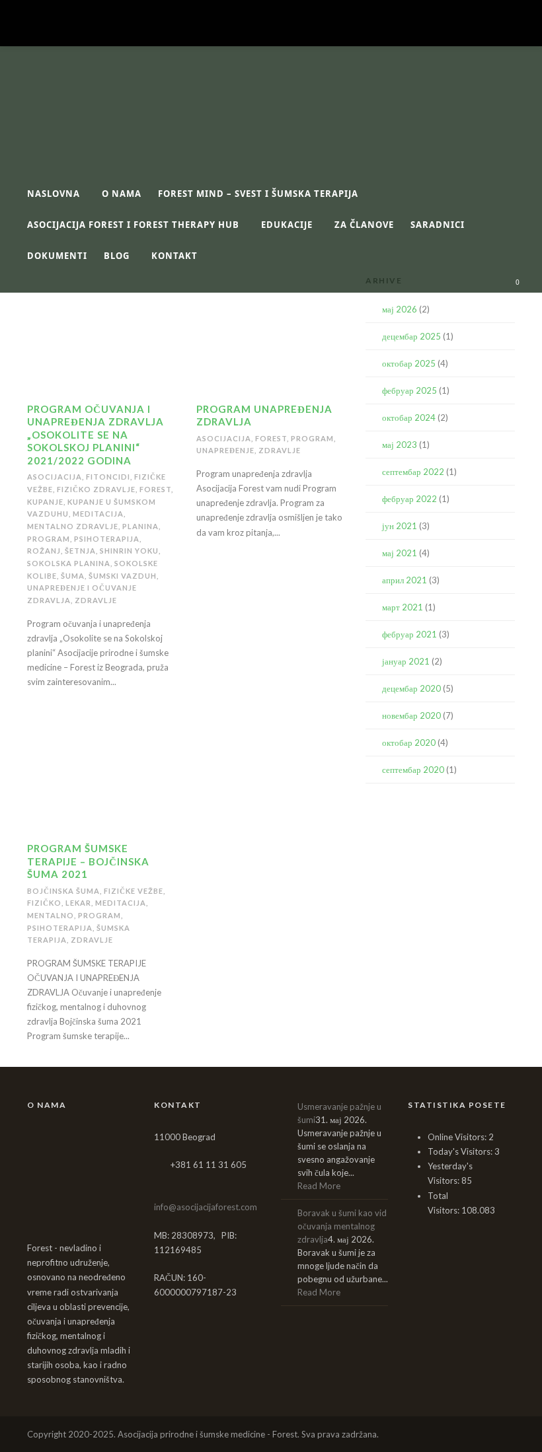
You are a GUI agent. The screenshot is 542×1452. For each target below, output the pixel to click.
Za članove (364, 225)
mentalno (50, 915)
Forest (155, 489)
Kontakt (174, 256)
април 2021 (404, 580)
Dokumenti (57, 256)
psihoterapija (106, 538)
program (48, 538)
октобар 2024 (409, 417)
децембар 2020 (411, 688)
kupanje (45, 501)
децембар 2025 (411, 336)
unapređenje (225, 450)
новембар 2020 (411, 715)
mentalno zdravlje (72, 526)
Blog (117, 256)
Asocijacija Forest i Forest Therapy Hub (133, 225)
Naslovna (53, 194)
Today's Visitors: (461, 1151)
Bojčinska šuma (63, 891)
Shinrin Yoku (129, 550)
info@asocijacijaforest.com (205, 1207)
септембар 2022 (413, 471)
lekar (78, 902)
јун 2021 (399, 526)
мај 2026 (399, 309)
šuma (73, 575)
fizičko (44, 902)
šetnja (80, 550)
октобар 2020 (409, 742)
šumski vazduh (123, 575)
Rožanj (44, 550)
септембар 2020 (413, 769)
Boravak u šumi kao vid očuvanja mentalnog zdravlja (342, 1226)
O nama (121, 194)
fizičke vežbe (133, 891)
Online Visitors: (458, 1137)
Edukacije (287, 225)
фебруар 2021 (409, 634)
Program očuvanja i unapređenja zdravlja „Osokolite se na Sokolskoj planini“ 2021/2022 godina (95, 434)
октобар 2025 (409, 363)
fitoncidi (108, 476)
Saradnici (437, 225)
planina (140, 526)
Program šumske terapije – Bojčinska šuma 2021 (88, 861)
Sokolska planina (68, 563)
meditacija (98, 513)
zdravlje (96, 600)
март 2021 (402, 607)
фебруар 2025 (409, 390)
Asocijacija (54, 476)
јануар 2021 (406, 661)
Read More (318, 1185)
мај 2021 (399, 553)
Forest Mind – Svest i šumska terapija (258, 194)
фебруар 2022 (409, 498)
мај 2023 (399, 444)
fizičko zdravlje (96, 489)
